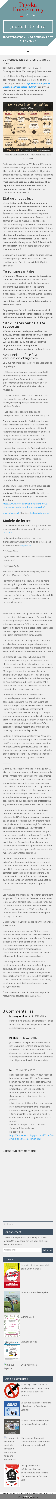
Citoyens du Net (29, 1341)
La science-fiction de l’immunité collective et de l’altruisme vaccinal (36, 1406)
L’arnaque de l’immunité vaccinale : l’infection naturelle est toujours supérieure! (35, 1442)
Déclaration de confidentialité (36, 1493)
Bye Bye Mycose (29, 1364)
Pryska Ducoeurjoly (16, 67)
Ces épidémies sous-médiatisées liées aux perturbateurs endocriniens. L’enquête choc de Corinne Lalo (35, 1472)
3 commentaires (44, 71)
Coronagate (9, 71)
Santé (18, 71)
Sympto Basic (27, 1316)
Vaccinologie (28, 71)
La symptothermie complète (34, 1292)
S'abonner (47, 1250)
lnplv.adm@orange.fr (40, 513)
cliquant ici (8, 532)
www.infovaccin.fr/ (12, 513)
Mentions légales (11, 1493)
